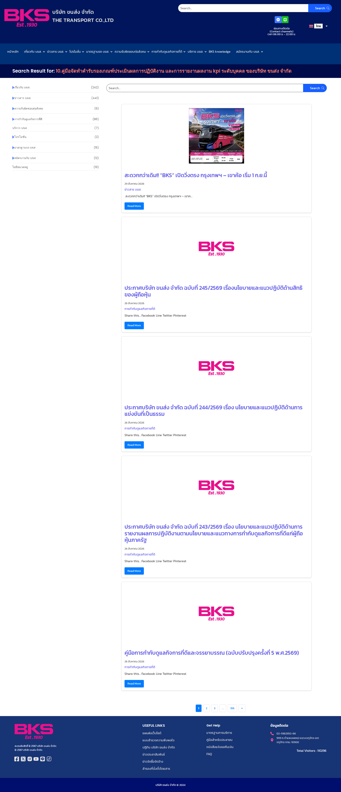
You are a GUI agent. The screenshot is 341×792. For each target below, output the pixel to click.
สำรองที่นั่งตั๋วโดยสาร (156, 768)
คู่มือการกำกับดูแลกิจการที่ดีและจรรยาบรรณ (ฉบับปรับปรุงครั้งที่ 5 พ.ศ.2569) (212, 653)
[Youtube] (36, 759)
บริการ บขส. (195, 51)
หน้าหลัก (13, 51)
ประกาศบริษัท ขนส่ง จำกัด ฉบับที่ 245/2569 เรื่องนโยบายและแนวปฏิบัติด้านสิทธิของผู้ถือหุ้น (214, 291)
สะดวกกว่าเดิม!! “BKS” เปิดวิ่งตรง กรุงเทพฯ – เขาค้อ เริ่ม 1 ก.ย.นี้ (196, 175)
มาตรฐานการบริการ (219, 732)
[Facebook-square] (17, 759)
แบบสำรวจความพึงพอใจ (158, 740)
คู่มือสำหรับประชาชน (219, 739)
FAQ (209, 754)
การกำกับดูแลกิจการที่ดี (167, 51)
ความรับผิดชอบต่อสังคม (130, 51)
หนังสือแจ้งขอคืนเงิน (219, 746)
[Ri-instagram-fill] (29, 759)
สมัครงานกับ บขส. (248, 51)
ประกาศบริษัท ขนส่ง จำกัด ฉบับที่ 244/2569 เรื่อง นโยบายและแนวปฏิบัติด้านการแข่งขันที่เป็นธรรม (214, 410)
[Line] (285, 19)
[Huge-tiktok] (49, 759)
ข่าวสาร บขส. (55, 51)
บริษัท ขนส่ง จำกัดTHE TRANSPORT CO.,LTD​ (83, 16)
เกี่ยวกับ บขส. (33, 51)
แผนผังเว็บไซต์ (151, 733)
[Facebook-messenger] (278, 19)
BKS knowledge (219, 51)
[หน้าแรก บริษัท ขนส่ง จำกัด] (26, 18)
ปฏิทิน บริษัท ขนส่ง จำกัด (158, 747)
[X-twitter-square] (23, 759)
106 (232, 708)
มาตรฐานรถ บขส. (97, 51)
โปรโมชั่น (75, 51)
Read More (134, 206)
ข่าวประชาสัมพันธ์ (153, 754)
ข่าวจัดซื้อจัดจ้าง (152, 761)
